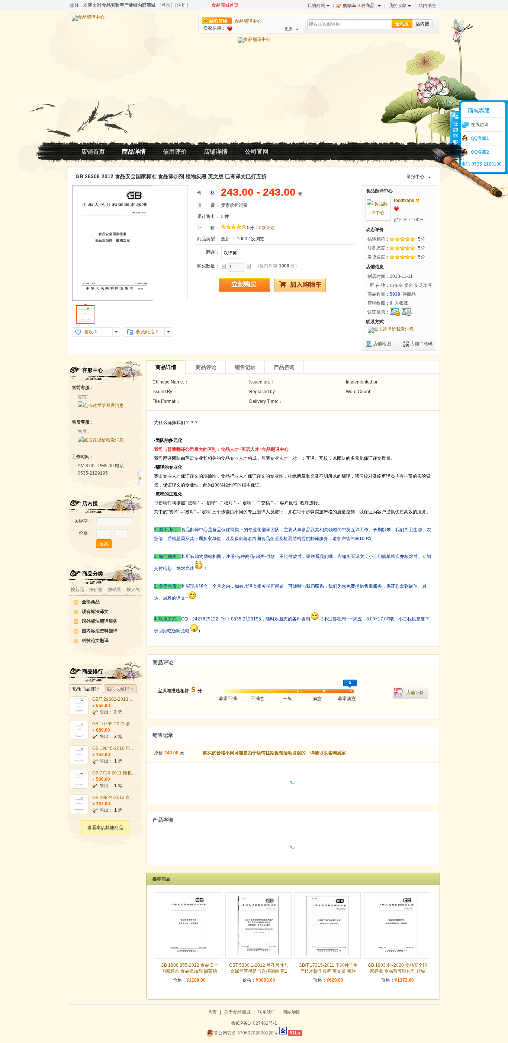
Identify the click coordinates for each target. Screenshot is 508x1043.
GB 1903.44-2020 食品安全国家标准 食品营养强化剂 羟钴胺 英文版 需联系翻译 (397, 971)
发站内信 (417, 200)
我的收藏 (397, 5)
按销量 (114, 589)
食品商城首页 (225, 5)
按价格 (96, 589)
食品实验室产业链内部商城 (128, 5)
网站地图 (291, 1012)
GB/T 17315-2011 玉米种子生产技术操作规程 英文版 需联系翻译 (328, 971)
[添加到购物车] (300, 284)
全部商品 (91, 601)
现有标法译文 (95, 611)
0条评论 (267, 227)
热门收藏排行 (120, 688)
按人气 (133, 589)
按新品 (77, 589)
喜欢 (88, 331)
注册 (181, 5)
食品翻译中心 (248, 21)
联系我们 (267, 1012)
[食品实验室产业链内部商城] (88, 18)
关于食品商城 (237, 1012)
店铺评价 (415, 692)
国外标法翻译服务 (100, 621)
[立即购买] (244, 284)
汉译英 (230, 253)
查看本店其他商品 (105, 827)
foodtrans (404, 200)
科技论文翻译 (95, 640)
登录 (165, 5)
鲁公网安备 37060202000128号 (246, 1033)
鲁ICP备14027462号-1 (254, 1023)
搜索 (103, 543)
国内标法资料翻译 (100, 630)
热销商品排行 (86, 688)
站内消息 (427, 5)
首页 (212, 1012)
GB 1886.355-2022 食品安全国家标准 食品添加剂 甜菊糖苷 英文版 (189, 971)
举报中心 (415, 176)
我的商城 (316, 5)
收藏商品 (145, 331)
